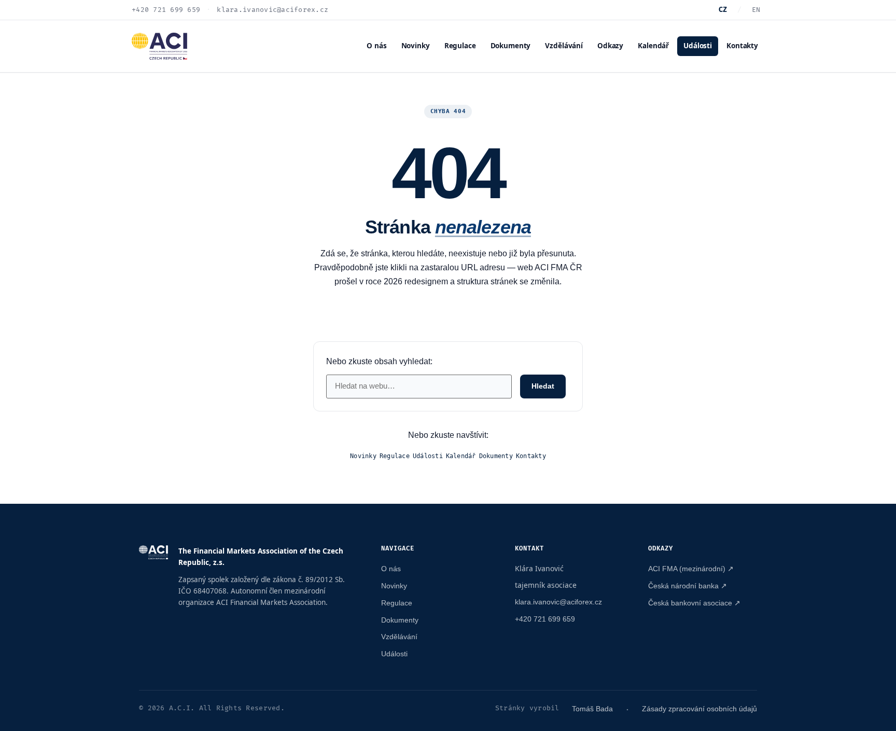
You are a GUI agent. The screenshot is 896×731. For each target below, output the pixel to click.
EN (756, 10)
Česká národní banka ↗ (687, 586)
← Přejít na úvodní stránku (448, 314)
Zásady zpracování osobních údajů (699, 709)
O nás (376, 45)
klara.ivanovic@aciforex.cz (558, 602)
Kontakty (742, 45)
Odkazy (610, 45)
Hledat (542, 386)
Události (697, 45)
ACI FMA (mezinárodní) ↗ (691, 568)
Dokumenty (511, 45)
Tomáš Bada (592, 709)
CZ (723, 10)
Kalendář (653, 45)
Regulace (460, 45)
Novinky (415, 45)
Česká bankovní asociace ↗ (694, 603)
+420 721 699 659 (545, 619)
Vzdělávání (564, 45)
